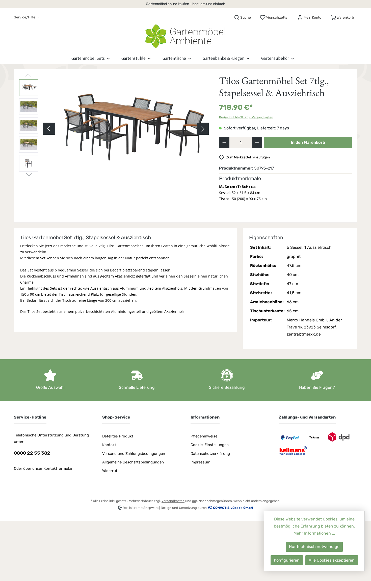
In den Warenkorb (308, 142)
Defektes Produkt (117, 436)
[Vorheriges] (49, 129)
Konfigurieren (287, 560)
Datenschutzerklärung (210, 453)
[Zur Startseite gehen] (185, 35)
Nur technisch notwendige (314, 546)
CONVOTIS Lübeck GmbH (233, 508)
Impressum (200, 462)
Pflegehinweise (204, 436)
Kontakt (109, 444)
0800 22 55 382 (32, 453)
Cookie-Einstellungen (210, 444)
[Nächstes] (203, 129)
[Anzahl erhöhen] (257, 142)
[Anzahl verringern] (224, 142)
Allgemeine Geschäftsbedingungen (133, 462)
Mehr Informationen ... (314, 533)
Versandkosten (173, 501)
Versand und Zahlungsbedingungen (133, 453)
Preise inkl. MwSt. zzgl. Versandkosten (246, 117)
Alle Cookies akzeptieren (332, 560)
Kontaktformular (57, 468)
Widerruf (109, 470)
